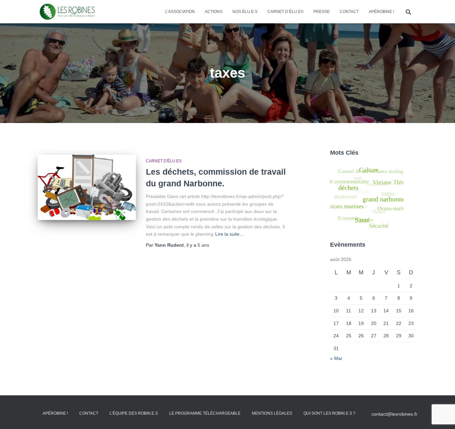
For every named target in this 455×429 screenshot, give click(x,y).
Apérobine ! (381, 11)
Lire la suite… (229, 234)
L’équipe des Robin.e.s (134, 413)
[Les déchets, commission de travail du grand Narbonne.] (87, 187)
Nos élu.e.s (244, 11)
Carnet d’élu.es (285, 11)
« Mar (336, 358)
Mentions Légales (272, 413)
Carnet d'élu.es (164, 161)
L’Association (180, 11)
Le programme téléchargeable (204, 413)
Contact (349, 11)
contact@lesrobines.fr (394, 414)
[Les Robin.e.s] (67, 11)
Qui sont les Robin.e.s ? (329, 413)
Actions (214, 11)
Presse (321, 11)
